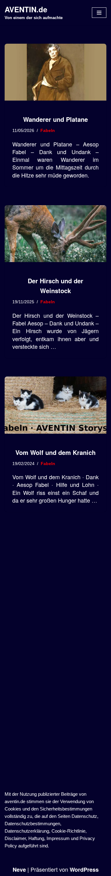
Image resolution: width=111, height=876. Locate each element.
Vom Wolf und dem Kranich (55, 452)
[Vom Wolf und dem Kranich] (55, 405)
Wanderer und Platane (55, 119)
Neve (19, 870)
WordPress (84, 870)
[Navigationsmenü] (99, 12)
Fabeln (47, 130)
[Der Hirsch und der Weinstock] (55, 233)
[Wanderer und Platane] (55, 72)
